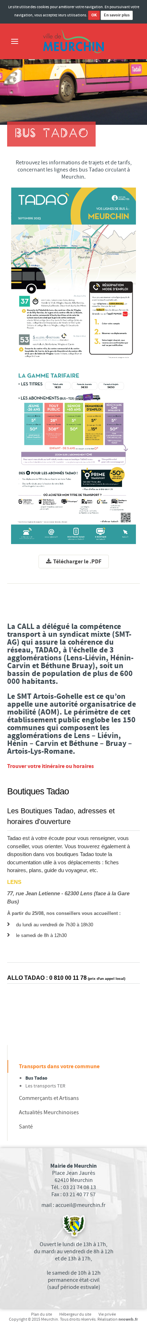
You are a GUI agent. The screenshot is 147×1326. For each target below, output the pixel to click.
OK (94, 15)
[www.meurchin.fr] (73, 41)
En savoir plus (117, 15)
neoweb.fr (128, 1319)
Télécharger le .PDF (77, 561)
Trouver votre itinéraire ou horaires (50, 766)
